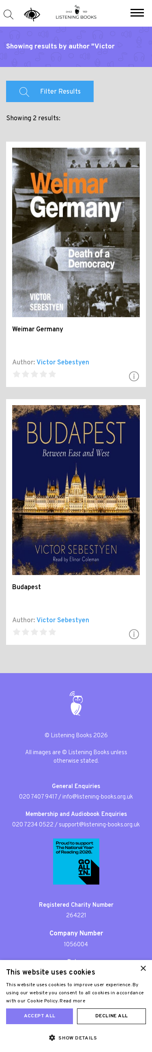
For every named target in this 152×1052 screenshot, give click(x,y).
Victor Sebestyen (62, 363)
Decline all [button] (111, 1016)
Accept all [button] (40, 1016)
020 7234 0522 (33, 825)
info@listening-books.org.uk (97, 797)
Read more (72, 1001)
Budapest (26, 588)
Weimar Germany (37, 330)
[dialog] (76, 1006)
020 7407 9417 (38, 797)
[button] (137, 14)
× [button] (143, 969)
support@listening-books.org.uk (99, 825)
